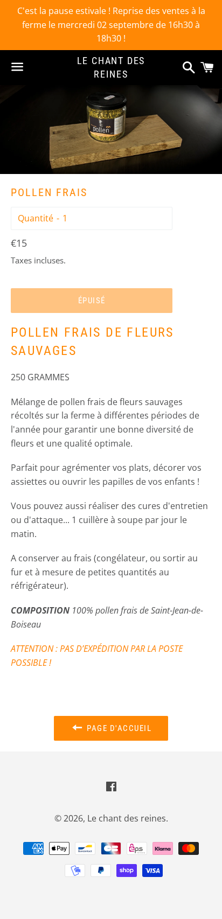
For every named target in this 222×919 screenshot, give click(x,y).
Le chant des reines (111, 67)
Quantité (35, 218)
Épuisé (92, 300)
